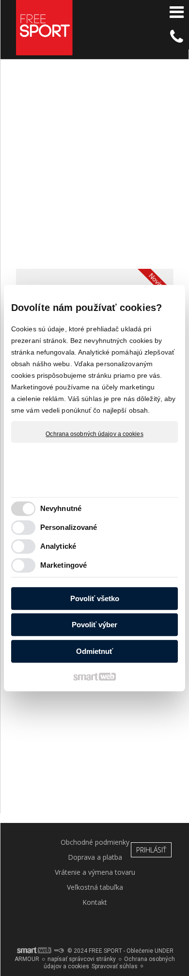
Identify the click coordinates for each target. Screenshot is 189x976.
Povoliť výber (94, 624)
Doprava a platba (95, 857)
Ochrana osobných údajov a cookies (94, 434)
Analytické (58, 546)
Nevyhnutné (60, 508)
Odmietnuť (94, 651)
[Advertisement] (94, 168)
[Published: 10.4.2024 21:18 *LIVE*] (58, 950)
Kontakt (94, 902)
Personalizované (68, 527)
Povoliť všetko (94, 598)
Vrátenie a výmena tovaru (95, 872)
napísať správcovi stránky (81, 959)
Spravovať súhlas (115, 966)
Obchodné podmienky (95, 842)
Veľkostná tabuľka (95, 887)
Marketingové (63, 565)
